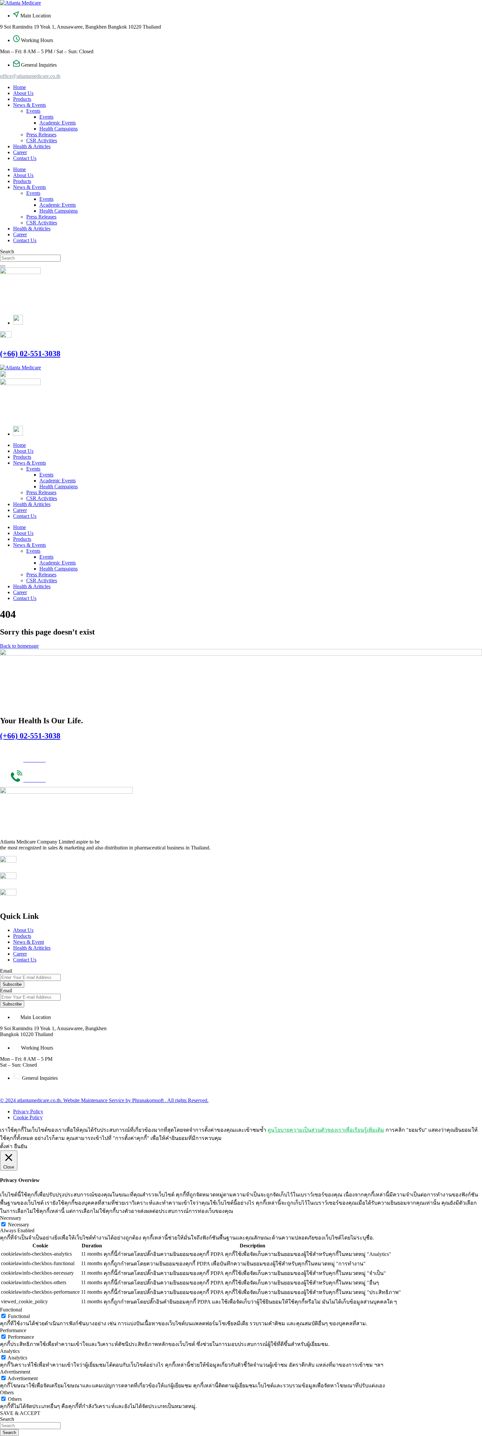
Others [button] (7, 1392)
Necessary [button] (10, 1218)
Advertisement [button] (15, 1372)
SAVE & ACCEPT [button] (20, 1413)
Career (20, 152)
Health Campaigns (58, 128)
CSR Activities (41, 140)
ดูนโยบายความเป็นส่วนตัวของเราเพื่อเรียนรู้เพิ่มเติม (326, 1130)
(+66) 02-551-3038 (30, 353)
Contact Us (24, 158)
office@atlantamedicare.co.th (30, 76)
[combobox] (30, 258)
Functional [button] (11, 1309)
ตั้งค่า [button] (6, 1146)
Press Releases (41, 134)
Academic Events (57, 123)
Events (33, 111)
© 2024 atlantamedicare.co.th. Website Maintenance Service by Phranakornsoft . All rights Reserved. (104, 1100)
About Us (23, 93)
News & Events (29, 105)
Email (6, 971)
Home (19, 87)
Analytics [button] (10, 1351)
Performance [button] (13, 1330)
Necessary (18, 1224)
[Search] (2, 266)
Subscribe (12, 984)
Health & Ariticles (31, 146)
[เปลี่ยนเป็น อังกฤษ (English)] (18, 323)
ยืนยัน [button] (20, 1146)
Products (22, 99)
